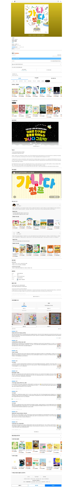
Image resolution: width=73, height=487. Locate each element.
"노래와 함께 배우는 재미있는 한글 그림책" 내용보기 (36, 344)
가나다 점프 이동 (50, 92)
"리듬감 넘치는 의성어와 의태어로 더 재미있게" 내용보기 (36, 416)
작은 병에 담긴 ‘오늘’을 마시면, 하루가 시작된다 (20, 214)
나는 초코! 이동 (16, 225)
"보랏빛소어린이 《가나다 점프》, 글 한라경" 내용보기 (36, 334)
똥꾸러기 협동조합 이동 (29, 250)
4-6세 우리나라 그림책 (23, 263)
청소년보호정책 (33, 481)
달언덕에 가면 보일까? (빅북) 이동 (36, 225)
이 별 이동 (43, 464)
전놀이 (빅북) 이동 (57, 251)
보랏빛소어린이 (14, 45)
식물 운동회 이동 (23, 250)
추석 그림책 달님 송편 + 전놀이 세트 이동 (16, 252)
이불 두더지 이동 (43, 92)
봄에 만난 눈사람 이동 (22, 92)
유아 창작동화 (24, 264)
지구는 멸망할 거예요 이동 (22, 464)
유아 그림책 (19, 264)
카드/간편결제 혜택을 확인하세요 (55, 61)
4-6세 (19, 263)
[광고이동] (58, 1)
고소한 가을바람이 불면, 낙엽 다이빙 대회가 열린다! (21, 241)
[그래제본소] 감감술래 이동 (57, 464)
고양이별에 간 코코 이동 (57, 92)
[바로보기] (43, 319)
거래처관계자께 (43, 481)
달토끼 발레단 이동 (15, 93)
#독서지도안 (14, 102)
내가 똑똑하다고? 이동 (36, 250)
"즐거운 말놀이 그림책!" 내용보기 (36, 375)
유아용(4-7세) (30, 267)
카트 (60, 1)
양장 (17, 274)
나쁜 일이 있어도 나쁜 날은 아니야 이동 (22, 447)
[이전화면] (12, 1)
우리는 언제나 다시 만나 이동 (29, 447)
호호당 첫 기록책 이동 (15, 464)
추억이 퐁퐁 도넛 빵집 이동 (50, 448)
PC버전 (37, 481)
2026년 (25, 267)
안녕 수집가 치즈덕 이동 (57, 224)
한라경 (13, 44)
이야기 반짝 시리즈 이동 (43, 251)
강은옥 (16, 44)
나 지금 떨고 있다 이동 (50, 251)
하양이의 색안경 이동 (29, 463)
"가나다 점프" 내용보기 (36, 365)
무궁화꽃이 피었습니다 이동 (57, 448)
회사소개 (39, 481)
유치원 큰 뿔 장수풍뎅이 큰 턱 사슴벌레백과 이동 (50, 463)
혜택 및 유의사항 (24, 310)
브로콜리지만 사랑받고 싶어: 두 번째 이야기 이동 (43, 448)
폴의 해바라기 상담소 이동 (43, 224)
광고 (49, 481)
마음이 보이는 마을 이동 (23, 225)
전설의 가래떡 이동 (29, 92)
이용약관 (24, 481)
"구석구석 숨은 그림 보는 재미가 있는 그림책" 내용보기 (36, 385)
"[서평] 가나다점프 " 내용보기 (36, 354)
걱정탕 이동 (36, 464)
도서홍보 (47, 481)
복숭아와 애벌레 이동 (15, 447)
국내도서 (13, 267)
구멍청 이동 (36, 447)
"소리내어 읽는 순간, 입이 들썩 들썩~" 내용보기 (36, 426)
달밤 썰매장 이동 (36, 92)
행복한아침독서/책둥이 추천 (19, 267)
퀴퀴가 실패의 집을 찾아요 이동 (50, 224)
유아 (16, 263)
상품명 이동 (15, 111)
